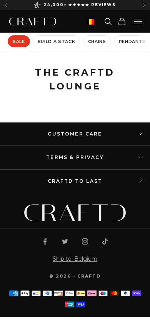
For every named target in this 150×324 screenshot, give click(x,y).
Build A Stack (56, 41)
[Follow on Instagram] (85, 241)
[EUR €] (90, 22)
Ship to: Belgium (75, 258)
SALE (19, 41)
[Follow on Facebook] (45, 241)
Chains (97, 41)
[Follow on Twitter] (65, 241)
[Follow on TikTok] (105, 241)
